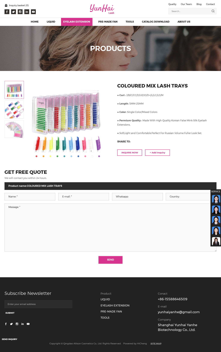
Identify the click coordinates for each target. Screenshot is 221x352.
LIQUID (105, 299)
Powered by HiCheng (135, 343)
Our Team (186, 4)
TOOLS (105, 317)
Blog (199, 4)
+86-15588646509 (172, 299)
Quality (172, 4)
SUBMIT (9, 312)
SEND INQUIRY (9, 339)
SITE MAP (155, 343)
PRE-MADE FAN (111, 311)
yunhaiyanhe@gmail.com (179, 312)
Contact (210, 4)
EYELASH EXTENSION (115, 305)
